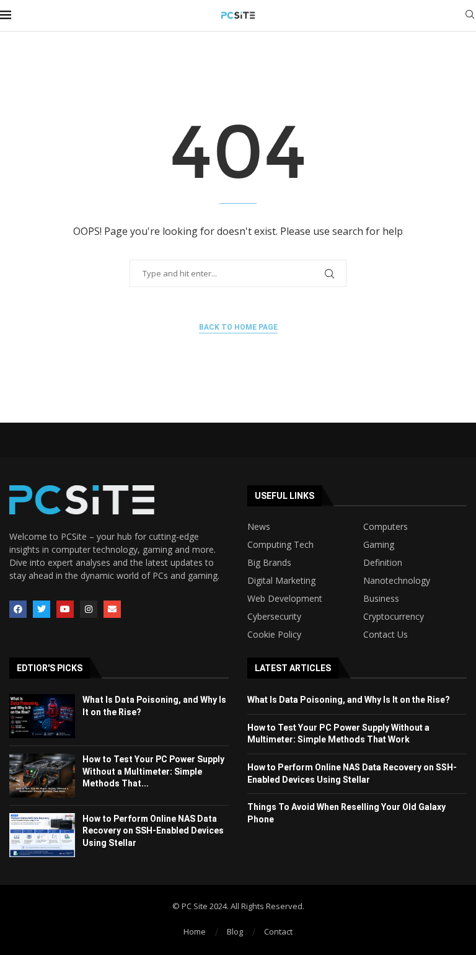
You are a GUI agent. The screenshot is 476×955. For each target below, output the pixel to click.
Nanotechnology (396, 580)
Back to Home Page (238, 327)
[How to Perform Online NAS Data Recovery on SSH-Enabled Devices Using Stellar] (42, 835)
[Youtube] (65, 609)
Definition (382, 562)
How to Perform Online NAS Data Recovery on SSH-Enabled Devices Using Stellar (153, 831)
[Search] (470, 16)
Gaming (378, 544)
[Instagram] (88, 609)
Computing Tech (280, 544)
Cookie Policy (274, 634)
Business (381, 598)
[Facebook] (18, 609)
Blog (235, 931)
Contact (278, 931)
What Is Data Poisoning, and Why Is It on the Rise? (348, 700)
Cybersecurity (274, 616)
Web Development (284, 598)
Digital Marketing (281, 580)
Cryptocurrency (393, 616)
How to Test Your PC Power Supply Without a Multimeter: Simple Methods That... (153, 771)
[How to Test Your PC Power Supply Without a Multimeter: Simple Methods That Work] (42, 776)
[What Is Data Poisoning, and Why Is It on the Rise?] (42, 716)
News (258, 526)
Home (194, 931)
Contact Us (385, 634)
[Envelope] (112, 609)
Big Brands (269, 562)
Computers (385, 526)
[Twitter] (41, 609)
